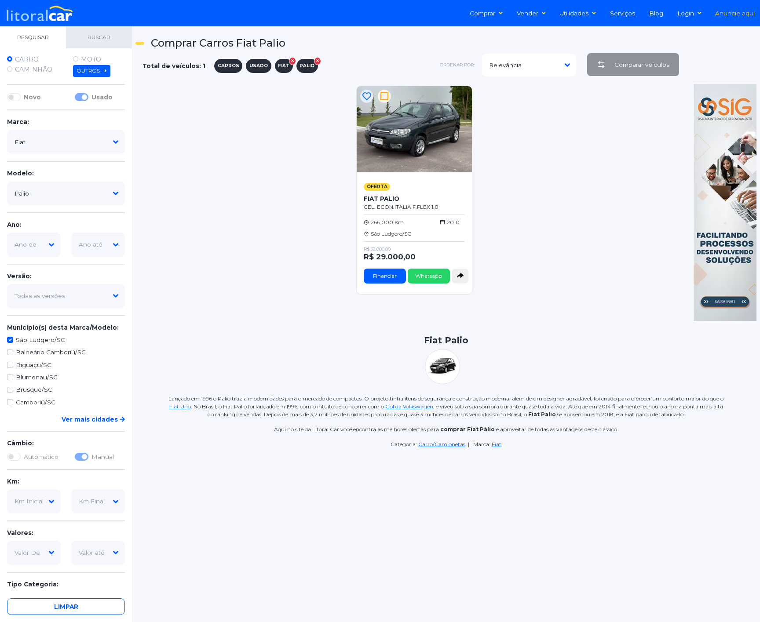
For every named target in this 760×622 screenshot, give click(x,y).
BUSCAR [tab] (99, 37)
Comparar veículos (641, 64)
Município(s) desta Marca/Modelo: (63, 327)
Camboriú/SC (35, 402)
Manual (102, 456)
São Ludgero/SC (40, 339)
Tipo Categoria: (32, 584)
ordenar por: (457, 65)
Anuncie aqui (735, 13)
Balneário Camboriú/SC (51, 352)
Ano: (14, 224)
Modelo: (20, 173)
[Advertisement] (446, 510)
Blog (656, 13)
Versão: (19, 276)
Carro (27, 59)
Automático (41, 456)
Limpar (66, 606)
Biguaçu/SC (33, 364)
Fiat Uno (180, 406)
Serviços (622, 13)
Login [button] (685, 13)
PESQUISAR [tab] (33, 37)
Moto (91, 59)
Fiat (496, 444)
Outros (89, 71)
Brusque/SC (34, 389)
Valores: (20, 532)
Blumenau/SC (37, 377)
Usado (102, 97)
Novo (32, 97)
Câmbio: (20, 443)
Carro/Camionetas (441, 444)
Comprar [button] (482, 13)
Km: (13, 481)
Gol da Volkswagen (408, 406)
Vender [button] (527, 13)
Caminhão (33, 69)
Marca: (18, 122)
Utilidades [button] (573, 13)
